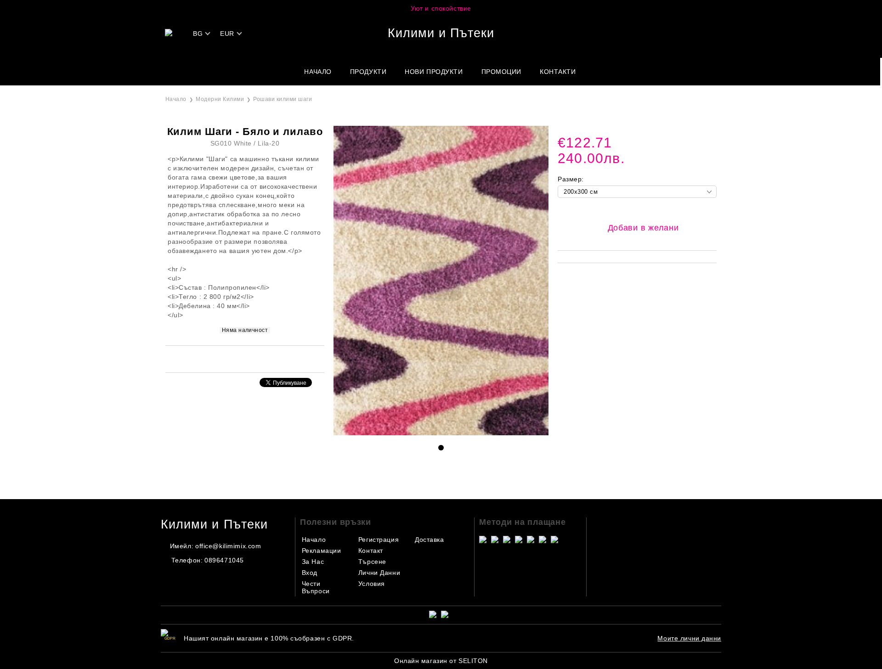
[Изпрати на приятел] (232, 358)
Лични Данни (379, 572)
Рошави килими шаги (282, 99)
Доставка (429, 539)
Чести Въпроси (316, 587)
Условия (371, 583)
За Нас (313, 561)
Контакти (558, 71)
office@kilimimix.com (228, 546)
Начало (317, 71)
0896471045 (224, 560)
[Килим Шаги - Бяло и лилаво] (441, 433)
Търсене (372, 561)
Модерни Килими (220, 99)
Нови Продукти (434, 71)
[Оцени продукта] (254, 358)
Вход (309, 572)
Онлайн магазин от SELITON (441, 660)
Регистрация (378, 539)
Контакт (370, 550)
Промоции (501, 71)
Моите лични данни (689, 638)
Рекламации (321, 550)
